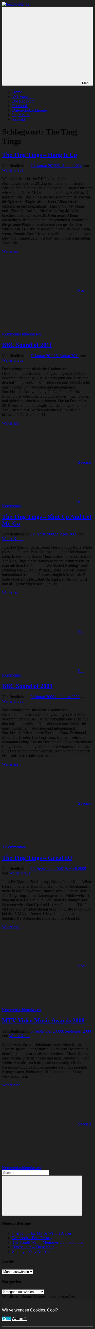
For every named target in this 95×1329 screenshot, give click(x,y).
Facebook (20, 106)
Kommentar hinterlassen (21, 334)
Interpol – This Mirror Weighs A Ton (41, 1233)
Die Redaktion (23, 101)
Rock (82, 290)
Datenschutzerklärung (29, 110)
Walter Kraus (12, 170)
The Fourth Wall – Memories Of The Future (47, 1242)
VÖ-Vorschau (23, 96)
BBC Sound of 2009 (27, 686)
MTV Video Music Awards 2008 (43, 1020)
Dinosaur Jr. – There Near (33, 1247)
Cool (6, 1319)
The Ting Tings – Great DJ (37, 857)
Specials (84, 462)
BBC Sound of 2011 (27, 345)
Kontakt (18, 119)
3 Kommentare (14, 847)
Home (17, 92)
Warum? (19, 1319)
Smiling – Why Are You (31, 1251)
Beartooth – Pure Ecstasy (32, 1238)
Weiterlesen (11, 251)
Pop (81, 631)
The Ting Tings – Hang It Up (39, 155)
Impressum (21, 115)
